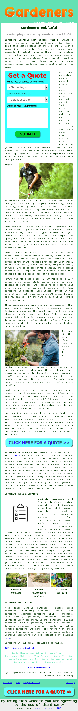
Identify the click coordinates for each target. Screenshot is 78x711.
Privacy (70, 683)
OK (59, 708)
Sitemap (7, 683)
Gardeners (10, 643)
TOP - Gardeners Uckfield (20, 648)
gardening (31, 64)
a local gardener (61, 632)
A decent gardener (49, 416)
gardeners (10, 291)
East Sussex (51, 559)
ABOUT (50, 22)
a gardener (60, 227)
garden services (14, 559)
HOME (36, 22)
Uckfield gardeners (51, 499)
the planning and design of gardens (45, 551)
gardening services (16, 367)
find (16, 608)
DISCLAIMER (69, 22)
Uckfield (15, 455)
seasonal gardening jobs (27, 305)
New (18, 683)
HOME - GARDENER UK (39, 667)
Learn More (43, 708)
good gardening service (66, 75)
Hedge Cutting (31, 683)
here (7, 638)
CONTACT (59, 22)
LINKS (43, 22)
